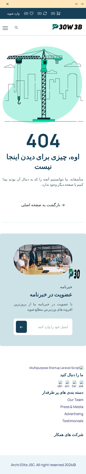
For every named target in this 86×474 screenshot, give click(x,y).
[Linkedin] (60, 383)
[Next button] (82, 4)
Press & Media (71, 406)
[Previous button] (77, 4)
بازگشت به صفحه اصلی (40, 204)
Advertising (73, 413)
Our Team (75, 399)
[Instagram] (67, 383)
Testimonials (72, 420)
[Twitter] (74, 383)
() (53, 13)
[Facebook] (81, 383)
